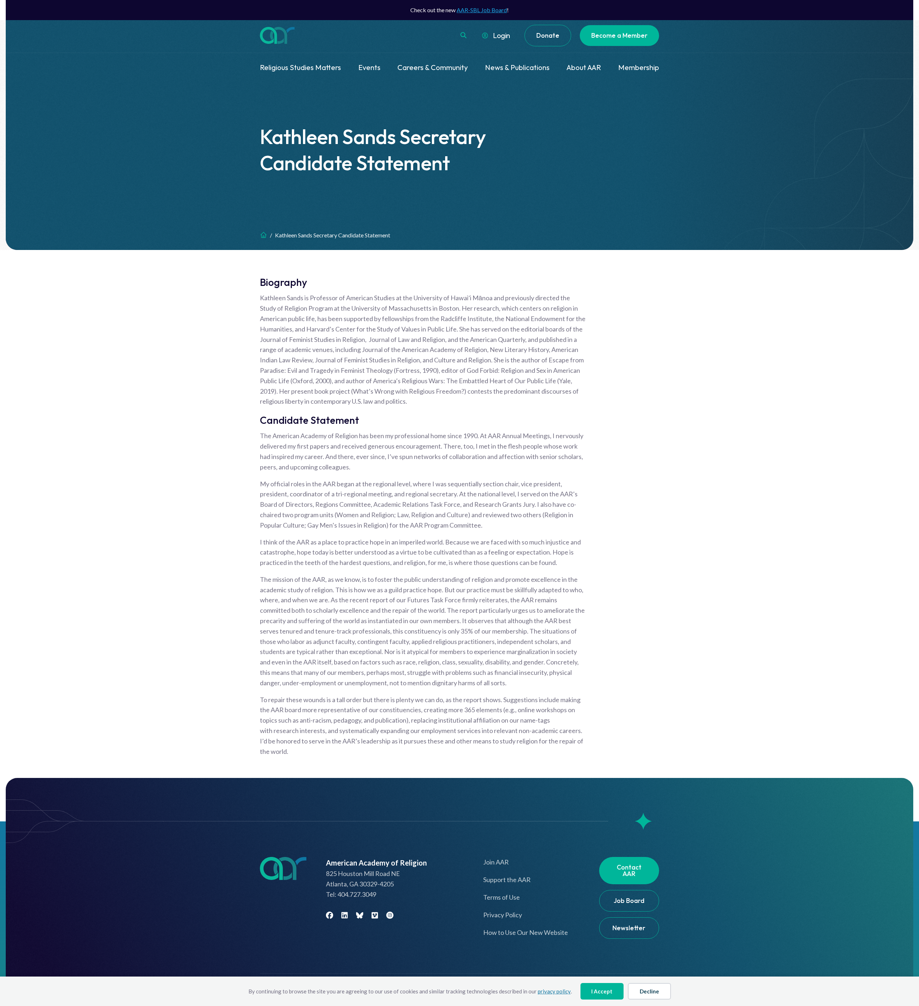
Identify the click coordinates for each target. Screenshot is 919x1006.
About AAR (583, 67)
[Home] (263, 234)
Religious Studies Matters (300, 67)
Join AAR (496, 862)
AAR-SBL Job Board (482, 9)
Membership (638, 67)
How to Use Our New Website (525, 932)
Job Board (629, 900)
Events (369, 67)
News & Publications (517, 67)
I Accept (601, 991)
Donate (547, 35)
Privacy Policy (502, 915)
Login (501, 35)
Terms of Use (501, 897)
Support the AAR (507, 880)
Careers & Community (432, 67)
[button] (463, 35)
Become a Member (619, 35)
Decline (649, 991)
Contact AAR (629, 870)
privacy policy (554, 991)
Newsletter (628, 928)
